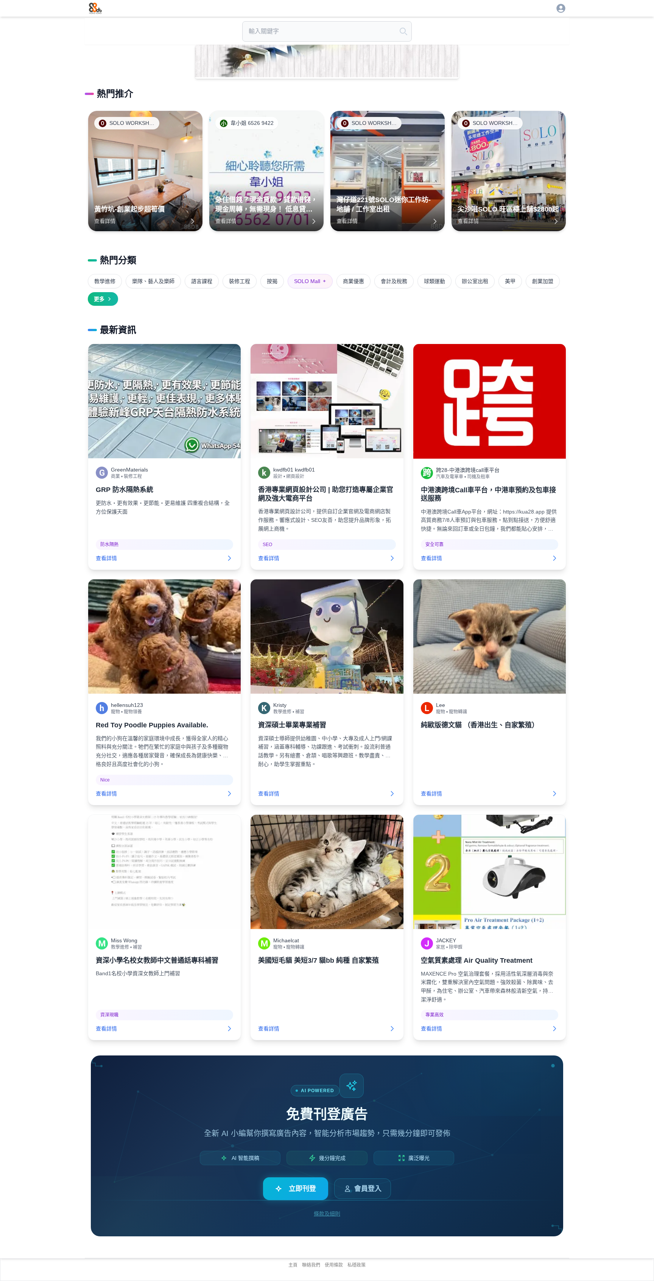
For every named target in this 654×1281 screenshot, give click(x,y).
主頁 (292, 1265)
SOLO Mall (310, 281)
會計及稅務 (394, 281)
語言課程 (201, 281)
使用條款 (334, 1265)
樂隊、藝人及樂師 (153, 281)
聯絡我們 (311, 1265)
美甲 (510, 281)
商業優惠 (353, 281)
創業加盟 (542, 281)
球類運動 (434, 281)
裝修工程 (239, 281)
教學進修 (104, 281)
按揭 (272, 281)
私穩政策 (356, 1265)
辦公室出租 (475, 281)
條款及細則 (327, 1214)
